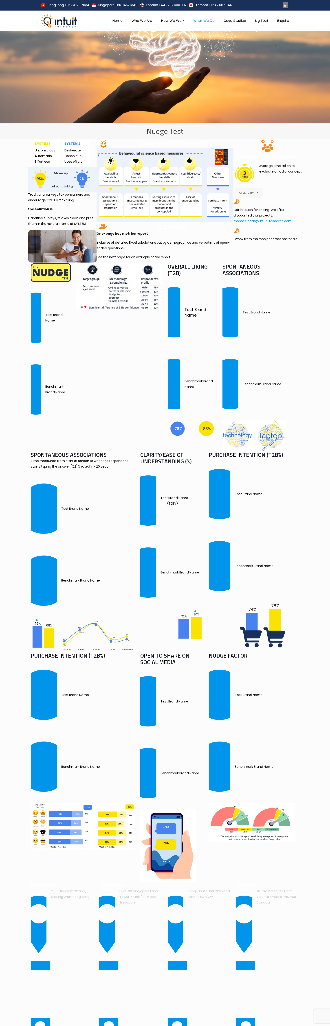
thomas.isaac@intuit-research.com (262, 221)
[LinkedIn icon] (285, 5)
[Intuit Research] (59, 21)
